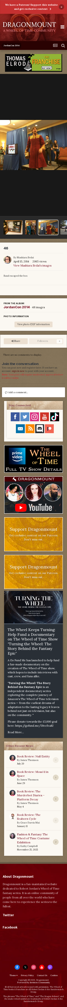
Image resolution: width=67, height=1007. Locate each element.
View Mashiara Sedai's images (32, 265)
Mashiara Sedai (25, 257)
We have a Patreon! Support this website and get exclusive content (31, 6)
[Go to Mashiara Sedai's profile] (7, 260)
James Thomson (29, 760)
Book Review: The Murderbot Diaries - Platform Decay (30, 795)
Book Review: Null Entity (33, 756)
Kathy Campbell (29, 846)
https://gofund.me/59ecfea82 (34, 725)
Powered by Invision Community (33, 982)
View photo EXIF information (33, 324)
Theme (12, 975)
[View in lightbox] (33, 145)
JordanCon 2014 (17, 307)
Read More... (16, 732)
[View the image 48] (13, 227)
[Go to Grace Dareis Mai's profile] (12, 816)
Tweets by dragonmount (18, 921)
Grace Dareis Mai (30, 822)
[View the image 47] (30, 227)
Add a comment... (18, 392)
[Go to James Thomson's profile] (12, 758)
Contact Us (42, 975)
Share (16, 341)
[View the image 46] (48, 227)
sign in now (18, 371)
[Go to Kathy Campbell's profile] (12, 836)
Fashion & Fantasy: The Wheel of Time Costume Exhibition (33, 838)
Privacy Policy (27, 975)
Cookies (54, 975)
